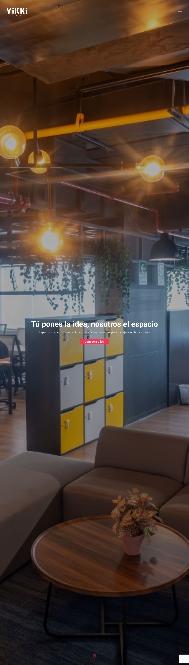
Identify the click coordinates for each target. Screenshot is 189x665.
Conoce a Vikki (94, 341)
